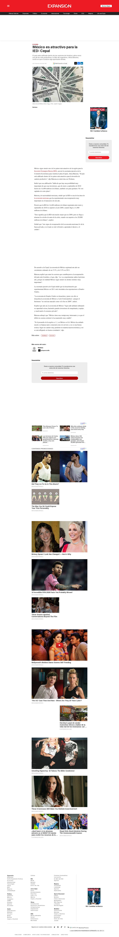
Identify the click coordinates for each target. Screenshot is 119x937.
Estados (9, 902)
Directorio (64, 934)
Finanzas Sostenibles (61, 875)
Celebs (33, 884)
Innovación (57, 877)
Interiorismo (34, 910)
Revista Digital (106, 6)
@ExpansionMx (45, 350)
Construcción (35, 903)
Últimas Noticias (13, 13)
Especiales (57, 890)
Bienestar (57, 917)
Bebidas (56, 912)
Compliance (27, 934)
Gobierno (10, 895)
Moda (9, 915)
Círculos (9, 914)
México (9, 897)
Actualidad (57, 885)
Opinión (9, 904)
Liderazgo (57, 887)
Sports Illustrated (59, 894)
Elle (32, 879)
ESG (82, 13)
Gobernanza (34, 918)
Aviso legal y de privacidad (41, 934)
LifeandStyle (11, 890)
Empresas (26, 13)
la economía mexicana (41, 198)
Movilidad (34, 920)
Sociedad (10, 905)
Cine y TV (34, 895)
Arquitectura (34, 908)
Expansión (10, 875)
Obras (75, 13)
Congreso (10, 899)
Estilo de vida (35, 885)
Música (33, 897)
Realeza (9, 912)
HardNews (44, 335)
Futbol (56, 895)
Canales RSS (55, 934)
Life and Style (101, 13)
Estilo (32, 890)
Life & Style (34, 889)
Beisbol (56, 897)
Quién (9, 909)
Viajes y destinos (59, 913)
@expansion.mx (61, 927)
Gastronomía (58, 910)
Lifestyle (57, 903)
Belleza (9, 917)
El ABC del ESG (58, 879)
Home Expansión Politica (15, 879)
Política (35, 13)
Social (32, 917)
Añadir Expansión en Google (61, 63)
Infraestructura (35, 907)
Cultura (33, 875)
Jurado (56, 920)
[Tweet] (75, 63)
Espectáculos (11, 910)
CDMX (9, 900)
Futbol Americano (59, 898)
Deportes (34, 893)
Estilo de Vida (58, 918)
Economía (44, 13)
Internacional (55, 13)
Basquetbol (57, 900)
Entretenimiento (36, 892)
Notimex (40, 348)
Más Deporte (58, 902)
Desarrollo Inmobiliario (38, 905)
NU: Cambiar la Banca (98, 131)
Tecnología (66, 13)
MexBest (56, 909)
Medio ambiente (36, 915)
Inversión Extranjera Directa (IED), (45, 171)
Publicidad (18, 934)
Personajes (57, 915)
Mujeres (90, 13)
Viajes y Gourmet (12, 919)
